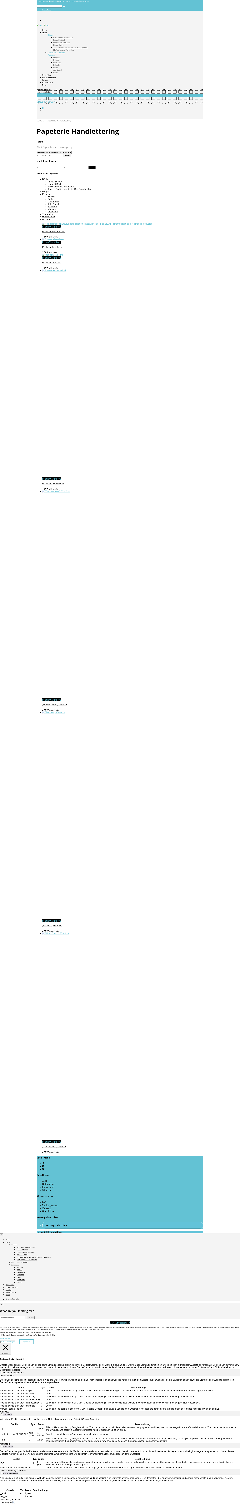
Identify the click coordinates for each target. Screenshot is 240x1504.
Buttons (56, 60)
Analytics (22, 1335)
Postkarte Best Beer (52, 247)
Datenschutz (48, 1184)
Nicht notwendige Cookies (46, 1335)
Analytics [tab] (4, 1412)
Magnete (56, 58)
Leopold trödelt (59, 40)
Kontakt (45, 80)
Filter (92, 167)
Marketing (31, 1335)
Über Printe (46, 75)
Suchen (67, 155)
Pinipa (55, 72)
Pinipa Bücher (58, 45)
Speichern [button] (26, 1342)
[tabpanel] (120, 1395)
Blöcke (51, 196)
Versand (46, 1208)
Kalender (56, 65)
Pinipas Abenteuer (49, 77)
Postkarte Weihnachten (53, 231)
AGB (44, 1180)
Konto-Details (46, 10)
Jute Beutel (57, 70)
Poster (55, 67)
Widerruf (47, 1190)
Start (39, 120)
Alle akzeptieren (5, 1338)
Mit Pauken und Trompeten (63, 50)
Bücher (50, 35)
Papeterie (51, 55)
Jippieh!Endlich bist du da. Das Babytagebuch (70, 48)
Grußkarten (53, 201)
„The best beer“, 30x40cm (54, 704)
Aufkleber (47, 219)
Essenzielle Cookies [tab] (10, 1370)
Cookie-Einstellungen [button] (8, 1342)
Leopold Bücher (55, 184)
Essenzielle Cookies (10, 1335)
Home (44, 30)
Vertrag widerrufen (56, 1225)
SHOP (44, 32)
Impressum (48, 1187)
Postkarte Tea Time (51, 262)
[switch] (1, 1414)
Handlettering (49, 216)
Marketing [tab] (5, 1444)
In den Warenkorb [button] (51, 226)
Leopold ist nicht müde (61, 43)
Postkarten (57, 62)
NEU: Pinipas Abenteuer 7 (63, 38)
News (44, 85)
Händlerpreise (47, 82)
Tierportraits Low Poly (56, 52)
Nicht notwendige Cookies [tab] (13, 1470)
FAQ (44, 1202)
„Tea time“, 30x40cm (52, 925)
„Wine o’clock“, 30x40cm (54, 1146)
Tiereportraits (48, 214)
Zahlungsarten (50, 1205)
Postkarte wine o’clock (53, 483)
